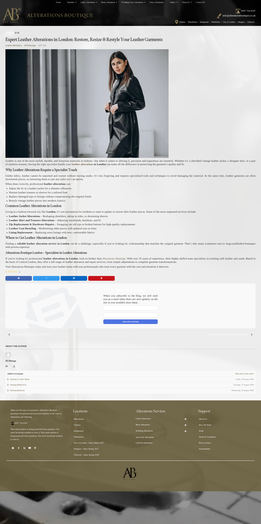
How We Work (205, 425)
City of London (229, 22)
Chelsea (182, 22)
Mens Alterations (143, 425)
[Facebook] (18, 448)
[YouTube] (29, 448)
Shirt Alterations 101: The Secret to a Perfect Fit (30, 335)
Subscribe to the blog (131, 322)
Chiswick (250, 22)
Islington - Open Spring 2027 (86, 449)
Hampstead (204, 22)
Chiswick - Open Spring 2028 (86, 455)
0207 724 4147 (248, 10)
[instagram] (13, 448)
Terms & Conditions (207, 437)
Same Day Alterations (145, 437)
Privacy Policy (205, 443)
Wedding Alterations (144, 431)
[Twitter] (24, 448)
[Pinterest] (35, 448)
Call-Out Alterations (144, 443)
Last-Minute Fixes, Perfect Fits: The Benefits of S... (229, 335)
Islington (241, 22)
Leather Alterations (13, 45)
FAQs (201, 431)
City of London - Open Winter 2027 (89, 443)
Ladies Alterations (143, 418)
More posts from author (244, 374)
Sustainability (204, 449)
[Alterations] (47, 15)
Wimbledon (215, 22)
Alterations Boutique (114, 258)
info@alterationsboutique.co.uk (239, 15)
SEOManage (30, 45)
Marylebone (192, 22)
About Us (203, 419)
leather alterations (82, 164)
